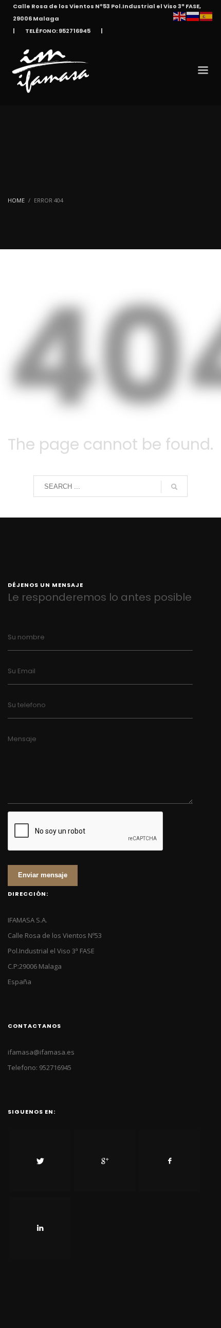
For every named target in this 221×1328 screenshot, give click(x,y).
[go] (174, 486)
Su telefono (27, 705)
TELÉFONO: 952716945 (57, 31)
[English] (180, 15)
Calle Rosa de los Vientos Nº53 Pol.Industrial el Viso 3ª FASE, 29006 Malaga (107, 12)
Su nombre (26, 637)
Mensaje (22, 739)
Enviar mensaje (42, 875)
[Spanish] (206, 15)
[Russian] (193, 15)
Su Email (21, 671)
